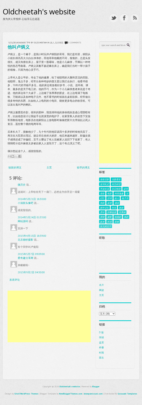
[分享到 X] (16, 156)
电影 (109, 193)
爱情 (102, 212)
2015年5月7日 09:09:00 (31, 254)
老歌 (102, 193)
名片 (101, 285)
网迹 (101, 290)
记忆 (102, 198)
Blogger (95, 386)
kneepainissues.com (93, 393)
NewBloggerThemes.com (70, 393)
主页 (49, 167)
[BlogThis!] (13, 156)
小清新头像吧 (25, 203)
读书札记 (104, 184)
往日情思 (59, 42)
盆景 (101, 342)
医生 (101, 357)
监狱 (109, 202)
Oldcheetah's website (39, 11)
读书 (125, 188)
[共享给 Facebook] (20, 156)
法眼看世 (116, 179)
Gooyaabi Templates (127, 393)
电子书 (125, 198)
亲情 (102, 216)
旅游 (121, 207)
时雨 (101, 352)
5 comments (74, 42)
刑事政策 (111, 212)
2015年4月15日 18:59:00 (32, 235)
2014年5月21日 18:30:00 (32, 199)
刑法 (114, 207)
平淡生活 (104, 188)
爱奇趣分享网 (25, 258)
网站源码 (23, 221)
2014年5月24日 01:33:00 (32, 217)
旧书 (109, 198)
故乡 (102, 221)
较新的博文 (15, 167)
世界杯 (122, 212)
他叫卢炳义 (19, 47)
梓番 (101, 347)
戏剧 (102, 202)
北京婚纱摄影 (25, 239)
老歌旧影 (104, 179)
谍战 (116, 202)
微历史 (22, 184)
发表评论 (14, 279)
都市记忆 (104, 207)
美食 (116, 221)
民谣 (109, 221)
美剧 (126, 216)
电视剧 (117, 216)
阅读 (101, 337)
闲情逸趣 (118, 193)
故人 (52, 42)
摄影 (109, 216)
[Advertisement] (49, 316)
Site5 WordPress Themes (26, 393)
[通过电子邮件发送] (9, 156)
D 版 (101, 332)
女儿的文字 (105, 226)
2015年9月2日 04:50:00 (31, 272)
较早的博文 (83, 167)
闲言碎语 (116, 184)
